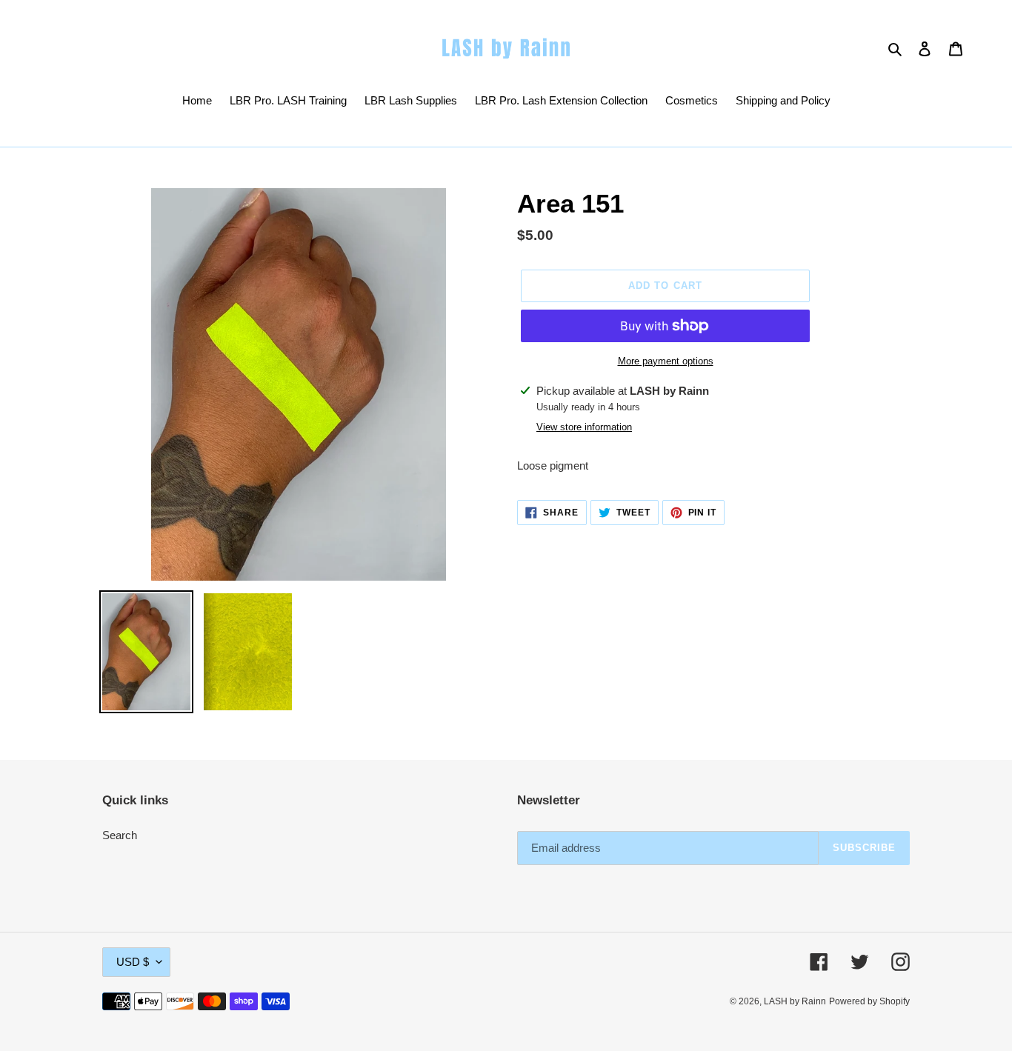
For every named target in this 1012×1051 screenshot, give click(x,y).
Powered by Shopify (869, 1001)
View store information (584, 427)
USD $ (132, 961)
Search (119, 835)
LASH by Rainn (795, 1001)
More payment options (665, 361)
